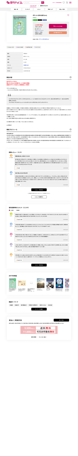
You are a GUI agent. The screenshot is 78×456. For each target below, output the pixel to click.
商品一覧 (16, 9)
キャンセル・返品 (42, 337)
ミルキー (11, 215)
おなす (11, 174)
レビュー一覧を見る (39, 189)
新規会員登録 (58, 2)
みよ (11, 236)
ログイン (54, 2)
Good (18, 168)
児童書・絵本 (26, 65)
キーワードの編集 (39, 309)
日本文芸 (50, 305)
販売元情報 (33, 337)
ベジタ (11, 246)
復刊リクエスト (44, 6)
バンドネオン (11, 157)
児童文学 (17, 305)
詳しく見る (61, 320)
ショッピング (33, 6)
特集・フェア (50, 9)
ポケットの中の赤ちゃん (44, 39)
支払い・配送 (62, 9)
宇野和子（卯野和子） (33, 305)
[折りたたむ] (70, 77)
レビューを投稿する (39, 197)
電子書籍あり (24, 305)
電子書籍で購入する (58, 32)
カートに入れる (58, 26)
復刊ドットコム (43, 305)
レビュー (39, 9)
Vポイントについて (39, 30)
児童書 (11, 305)
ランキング (27, 9)
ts (11, 256)
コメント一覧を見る (39, 265)
